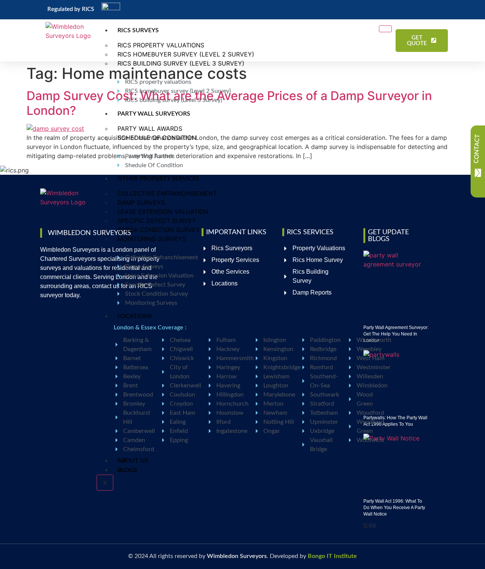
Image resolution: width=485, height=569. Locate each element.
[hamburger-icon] (385, 28)
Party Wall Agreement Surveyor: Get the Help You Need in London (396, 334)
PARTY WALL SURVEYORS (153, 114)
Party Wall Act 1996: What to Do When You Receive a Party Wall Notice (394, 507)
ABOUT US (132, 461)
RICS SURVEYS (138, 30)
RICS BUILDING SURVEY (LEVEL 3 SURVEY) (180, 63)
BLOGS (127, 470)
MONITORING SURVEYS (151, 239)
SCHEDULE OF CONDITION (156, 137)
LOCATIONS (134, 316)
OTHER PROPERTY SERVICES (158, 179)
